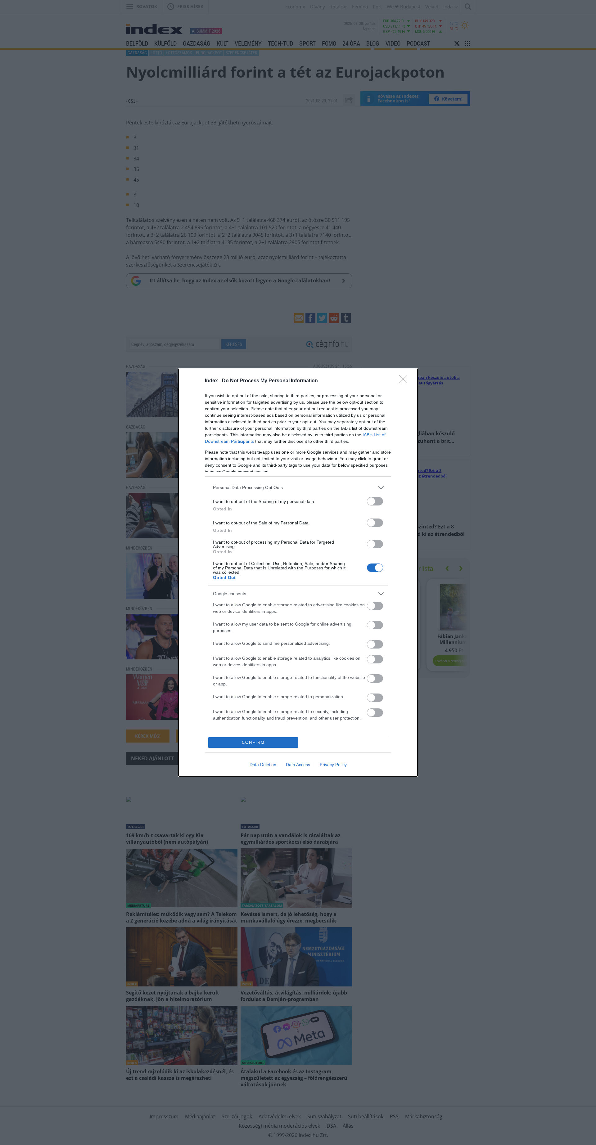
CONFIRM (253, 742)
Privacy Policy (333, 764)
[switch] (375, 501)
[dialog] (298, 572)
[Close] (405, 381)
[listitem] (298, 487)
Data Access (298, 764)
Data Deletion (263, 764)
